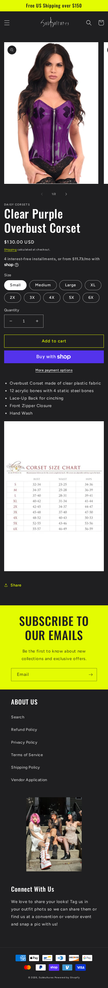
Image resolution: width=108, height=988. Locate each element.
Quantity (11, 310)
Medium (43, 285)
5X (71, 297)
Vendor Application (29, 780)
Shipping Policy (25, 767)
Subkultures (46, 977)
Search (18, 717)
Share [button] (16, 585)
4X (52, 297)
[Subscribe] (90, 674)
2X (12, 297)
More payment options (54, 370)
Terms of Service (27, 755)
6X (91, 297)
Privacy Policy (24, 742)
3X (32, 297)
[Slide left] (42, 194)
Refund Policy (24, 729)
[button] (7, 23)
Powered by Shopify (67, 977)
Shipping (10, 249)
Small (15, 285)
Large (70, 285)
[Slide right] (66, 194)
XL (93, 285)
